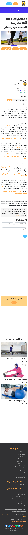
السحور (3, 186)
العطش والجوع (19, 147)
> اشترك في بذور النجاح (18, 496)
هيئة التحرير (18, 84)
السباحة (9, 153)
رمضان (17, 90)
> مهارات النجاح (21, 454)
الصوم (2, 123)
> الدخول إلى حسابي (19, 501)
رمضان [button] (15, 49)
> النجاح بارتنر (21, 494)
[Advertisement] (14, 65)
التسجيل (9, 3)
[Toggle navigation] (4, 3)
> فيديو (23, 468)
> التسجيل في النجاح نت (18, 498)
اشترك (14, 302)
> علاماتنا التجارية (20, 503)
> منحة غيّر (22, 484)
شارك (9, 100)
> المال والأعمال (21, 456)
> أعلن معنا (22, 492)
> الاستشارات (21, 470)
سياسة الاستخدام (8, 528)
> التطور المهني (21, 461)
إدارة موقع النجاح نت (15, 215)
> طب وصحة (21, 463)
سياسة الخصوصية (16, 528)
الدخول (15, 3)
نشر (25, 236)
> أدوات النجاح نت (20, 477)
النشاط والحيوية (5, 167)
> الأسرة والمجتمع (20, 465)
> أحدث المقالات (21, 452)
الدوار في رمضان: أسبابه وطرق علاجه (11, 138)
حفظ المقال (23, 92)
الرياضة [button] (23, 49)
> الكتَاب (23, 475)
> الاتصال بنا (22, 505)
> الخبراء (22, 472)
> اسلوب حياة (21, 458)
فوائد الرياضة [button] (6, 49)
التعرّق (8, 125)
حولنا (22, 528)
